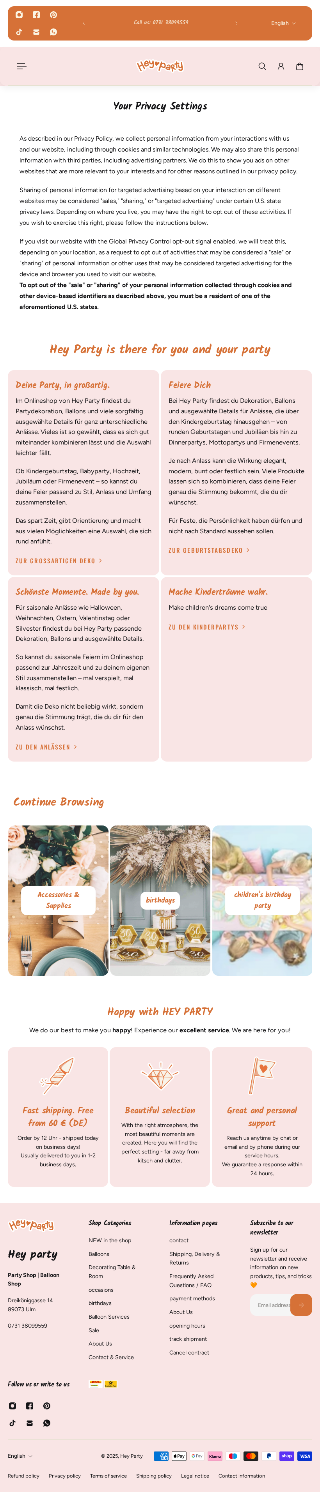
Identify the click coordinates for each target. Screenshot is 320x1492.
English (16, 1456)
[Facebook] (36, 14)
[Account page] (281, 66)
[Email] (36, 32)
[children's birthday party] (262, 900)
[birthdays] (160, 900)
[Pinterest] (53, 14)
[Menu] (20, 66)
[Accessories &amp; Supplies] (58, 900)
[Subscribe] (301, 1305)
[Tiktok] (19, 32)
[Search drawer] (262, 66)
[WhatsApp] (53, 32)
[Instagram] (19, 14)
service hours (261, 1155)
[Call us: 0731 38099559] (160, 23)
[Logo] (160, 66)
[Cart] (299, 66)
